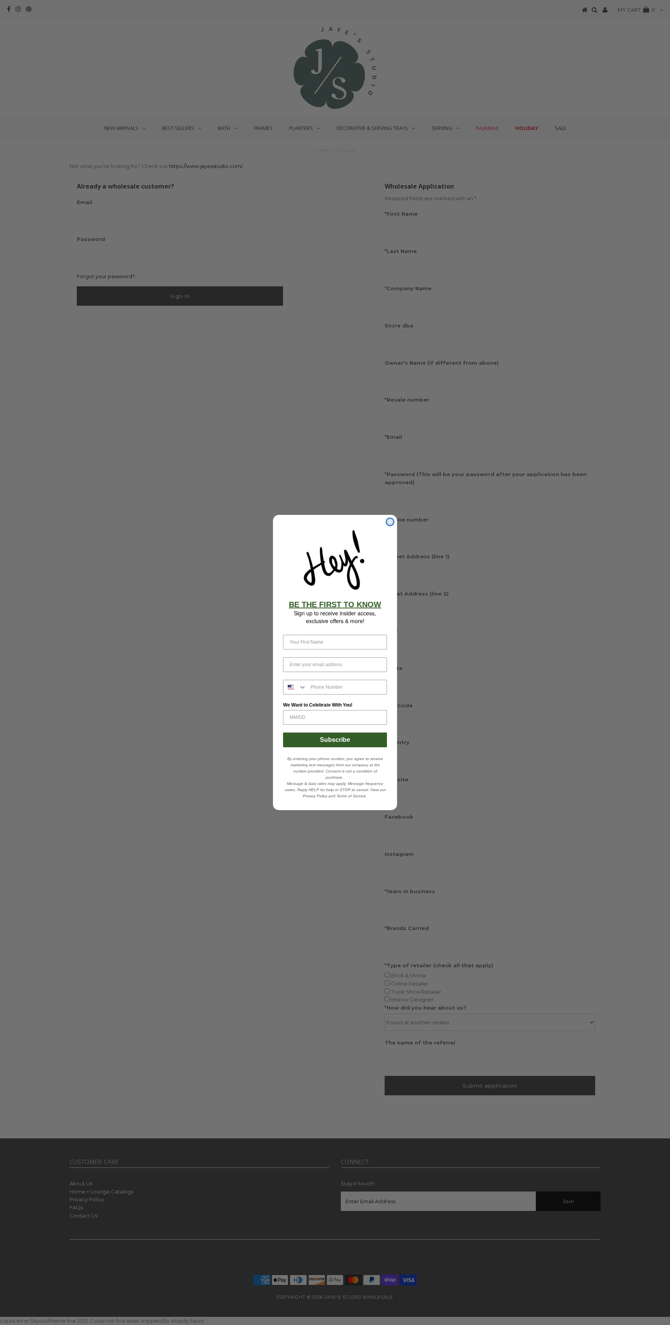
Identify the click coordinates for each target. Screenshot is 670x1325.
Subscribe (335, 739)
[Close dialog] (390, 522)
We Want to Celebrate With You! (317, 705)
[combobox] (295, 687)
